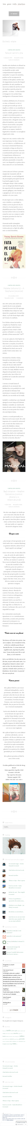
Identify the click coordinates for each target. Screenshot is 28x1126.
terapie (4, 1044)
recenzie (7, 1041)
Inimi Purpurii (7, 997)
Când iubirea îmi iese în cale (16, 870)
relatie (10, 1041)
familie (4, 1036)
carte (8, 1030)
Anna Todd (5, 1004)
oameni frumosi (16, 1039)
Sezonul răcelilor (13, 875)
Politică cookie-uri (10, 1120)
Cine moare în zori (8, 970)
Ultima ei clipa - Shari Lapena (17, 880)
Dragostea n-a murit (8, 964)
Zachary (9, 941)
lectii (6, 1039)
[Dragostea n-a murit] (23, 967)
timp (11, 1044)
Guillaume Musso (6, 990)
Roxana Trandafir (12, 952)
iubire (22, 1036)
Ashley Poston (6, 966)
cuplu (24, 1030)
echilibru (11, 1033)
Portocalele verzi (11, 949)
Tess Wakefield (6, 998)
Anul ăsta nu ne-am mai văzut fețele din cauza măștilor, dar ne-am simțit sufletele (17, 919)
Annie (8, 936)
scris (17, 1041)
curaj (4, 1033)
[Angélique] (23, 991)
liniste (8, 1039)
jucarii (4, 1039)
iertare (7, 1036)
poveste (22, 1039)
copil (15, 1030)
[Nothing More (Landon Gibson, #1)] (23, 1005)
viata (14, 1044)
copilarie (18, 1030)
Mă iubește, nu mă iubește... (16, 912)
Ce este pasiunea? (16, 936)
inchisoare (10, 1036)
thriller (7, 1044)
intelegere (16, 1036)
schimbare (14, 1041)
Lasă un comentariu (14, 60)
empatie (19, 1033)
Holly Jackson (6, 971)
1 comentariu (19, 298)
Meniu (14, 14)
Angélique (6, 989)
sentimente (20, 1041)
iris (18, 1036)
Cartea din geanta (14, 50)
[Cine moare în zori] (23, 973)
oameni (12, 1039)
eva (21, 1033)
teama (24, 1041)
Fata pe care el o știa (14, 53)
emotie (15, 1033)
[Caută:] (14, 827)
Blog (3, 1030)
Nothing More (7, 1002)
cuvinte (6, 1033)
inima (14, 1036)
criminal (21, 1030)
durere (9, 1033)
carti (12, 1030)
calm (5, 1030)
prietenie (4, 1041)
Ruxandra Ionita (18, 58)
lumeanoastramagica (12, 947)
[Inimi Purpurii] (23, 1000)
